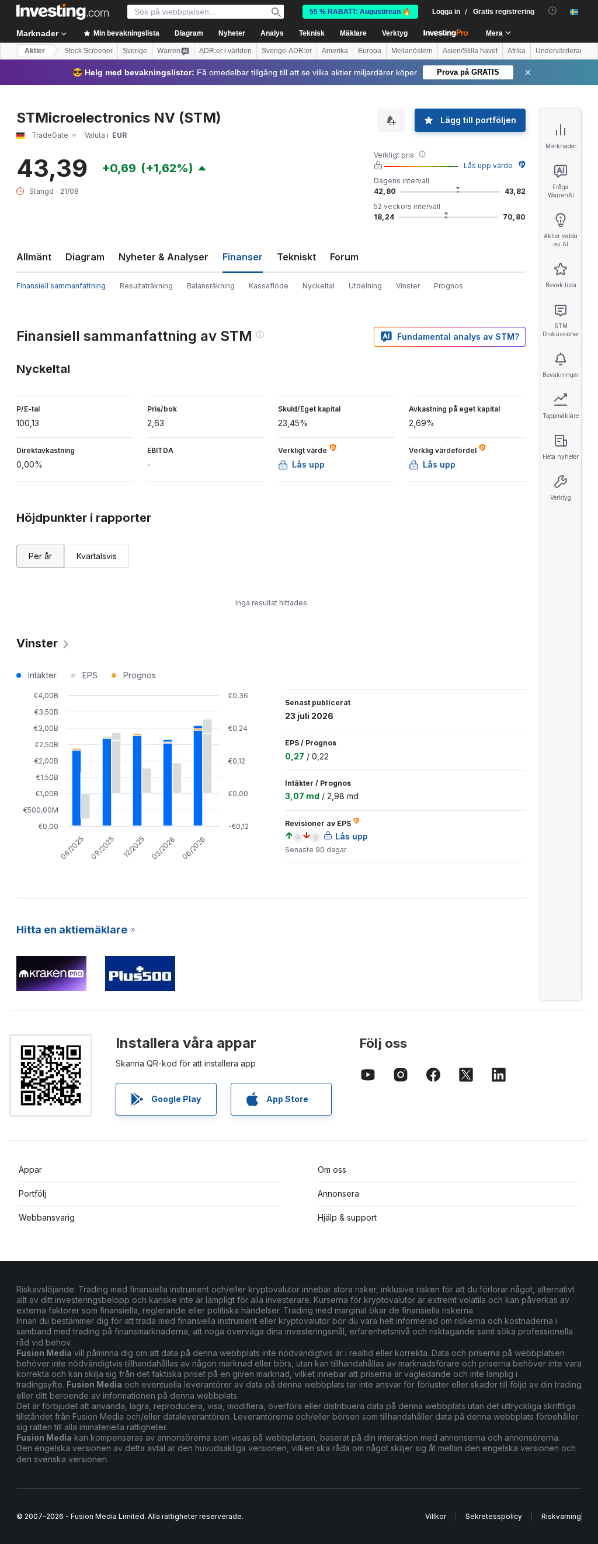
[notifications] (552, 10)
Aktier (35, 51)
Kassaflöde (268, 285)
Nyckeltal (319, 285)
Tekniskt (296, 257)
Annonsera (338, 1193)
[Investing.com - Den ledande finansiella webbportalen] (62, 12)
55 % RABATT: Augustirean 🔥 (360, 12)
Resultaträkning (146, 285)
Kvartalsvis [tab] (97, 556)
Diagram (85, 257)
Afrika (516, 51)
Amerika (335, 51)
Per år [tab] (40, 556)
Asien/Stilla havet (470, 51)
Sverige (135, 51)
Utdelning (365, 285)
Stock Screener (88, 51)
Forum (344, 257)
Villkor (435, 1516)
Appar (30, 1169)
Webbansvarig (47, 1217)
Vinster (408, 285)
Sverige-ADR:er (287, 51)
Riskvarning (561, 1516)
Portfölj (32, 1193)
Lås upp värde (488, 165)
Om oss (332, 1169)
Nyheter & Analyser (163, 257)
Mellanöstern (412, 51)
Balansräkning (211, 285)
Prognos (448, 285)
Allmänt (33, 257)
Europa (369, 51)
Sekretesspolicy (493, 1516)
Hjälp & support (347, 1217)
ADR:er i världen (225, 51)
